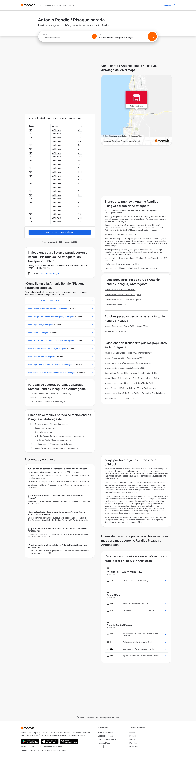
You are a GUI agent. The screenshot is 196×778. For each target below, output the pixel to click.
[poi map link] (136, 110)
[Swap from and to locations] (94, 36)
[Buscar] (152, 36)
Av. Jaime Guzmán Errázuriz (139, 363)
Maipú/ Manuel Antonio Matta (117, 378)
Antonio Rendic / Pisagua (115, 331)
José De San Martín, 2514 (142, 383)
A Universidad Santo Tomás (117, 305)
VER (73, 394)
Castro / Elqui (142, 326)
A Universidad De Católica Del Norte (120, 290)
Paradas (133, 743)
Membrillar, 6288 (145, 353)
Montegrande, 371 (112, 398)
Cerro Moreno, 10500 (136, 358)
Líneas (132, 732)
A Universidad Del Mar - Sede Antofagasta (123, 300)
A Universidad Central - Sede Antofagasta (123, 295)
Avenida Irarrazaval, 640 (115, 363)
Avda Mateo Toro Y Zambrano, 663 (142, 388)
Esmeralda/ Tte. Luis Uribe (153, 393)
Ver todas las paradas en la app (59, 232)
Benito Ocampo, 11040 (114, 388)
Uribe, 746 (132, 353)
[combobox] (66, 37)
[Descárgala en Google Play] (30, 741)
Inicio (45, 35)
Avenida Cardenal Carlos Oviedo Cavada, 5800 (124, 368)
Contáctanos (66, 751)
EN (101, 747)
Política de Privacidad (50, 751)
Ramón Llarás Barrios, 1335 (116, 373)
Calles (132, 739)
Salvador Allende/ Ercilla (115, 353)
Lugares (132, 736)
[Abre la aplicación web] (69, 741)
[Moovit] (28, 5)
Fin (100, 35)
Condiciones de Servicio (30, 751)
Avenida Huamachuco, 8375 (117, 383)
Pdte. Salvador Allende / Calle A (146, 378)
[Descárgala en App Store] (50, 741)
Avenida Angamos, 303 (114, 358)
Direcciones (134, 746)
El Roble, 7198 (129, 398)
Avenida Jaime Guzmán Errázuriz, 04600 (122, 393)
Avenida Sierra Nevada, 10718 (143, 373)
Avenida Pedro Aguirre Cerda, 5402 (119, 326)
